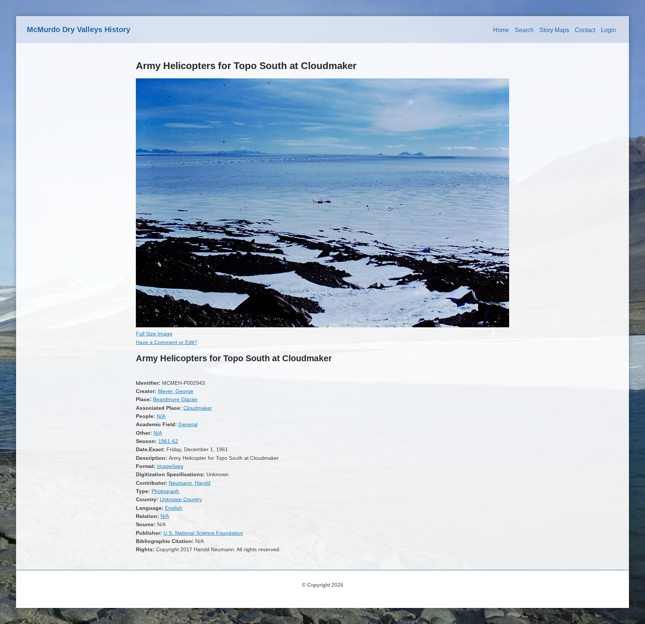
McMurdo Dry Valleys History (78, 29)
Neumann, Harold (190, 483)
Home (501, 30)
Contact (585, 30)
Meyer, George (175, 391)
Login (608, 30)
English (173, 508)
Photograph (165, 491)
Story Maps (554, 30)
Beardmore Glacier (175, 399)
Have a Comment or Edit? (166, 342)
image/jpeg (170, 466)
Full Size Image (154, 334)
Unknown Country (181, 499)
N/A (161, 416)
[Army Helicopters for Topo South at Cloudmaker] (322, 325)
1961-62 (168, 441)
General (187, 424)
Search (524, 30)
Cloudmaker (197, 408)
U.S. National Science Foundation (203, 533)
